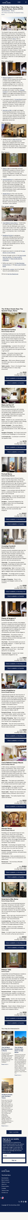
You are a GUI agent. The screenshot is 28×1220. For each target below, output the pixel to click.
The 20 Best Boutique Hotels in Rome (7, 1049)
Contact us (5, 1192)
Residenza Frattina (8, 235)
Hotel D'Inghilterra (7, 179)
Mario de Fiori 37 (17, 139)
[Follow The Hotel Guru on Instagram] (23, 1201)
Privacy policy (5, 1186)
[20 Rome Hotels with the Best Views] (7, 1085)
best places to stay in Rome (14, 251)
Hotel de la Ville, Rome (10, 899)
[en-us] (2, 1197)
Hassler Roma (6, 193)
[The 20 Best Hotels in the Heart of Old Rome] (20, 1038)
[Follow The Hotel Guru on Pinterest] (25, 1201)
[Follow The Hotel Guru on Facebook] (21, 1201)
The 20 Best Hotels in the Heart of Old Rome (19, 1050)
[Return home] (6, 2)
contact (12, 269)
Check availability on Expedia (15, 383)
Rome (14, 39)
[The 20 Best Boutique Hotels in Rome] (7, 1038)
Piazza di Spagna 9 (8, 77)
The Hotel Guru (6, 1175)
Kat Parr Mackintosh (13, 274)
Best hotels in (5, 1180)
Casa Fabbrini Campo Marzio (10, 223)
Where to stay (5, 1182)
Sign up (14, 1160)
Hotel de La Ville (7, 110)
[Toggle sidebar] (25, 2)
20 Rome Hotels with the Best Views (7, 1096)
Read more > (5, 1064)
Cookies (4, 1188)
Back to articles (14, 1132)
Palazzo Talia (6, 168)
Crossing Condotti (8, 546)
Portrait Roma (18, 99)
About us (4, 1184)
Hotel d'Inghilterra (8, 690)
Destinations (5, 1178)
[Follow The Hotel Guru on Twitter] (19, 1201)
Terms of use (5, 1190)
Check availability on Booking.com (15, 378)
